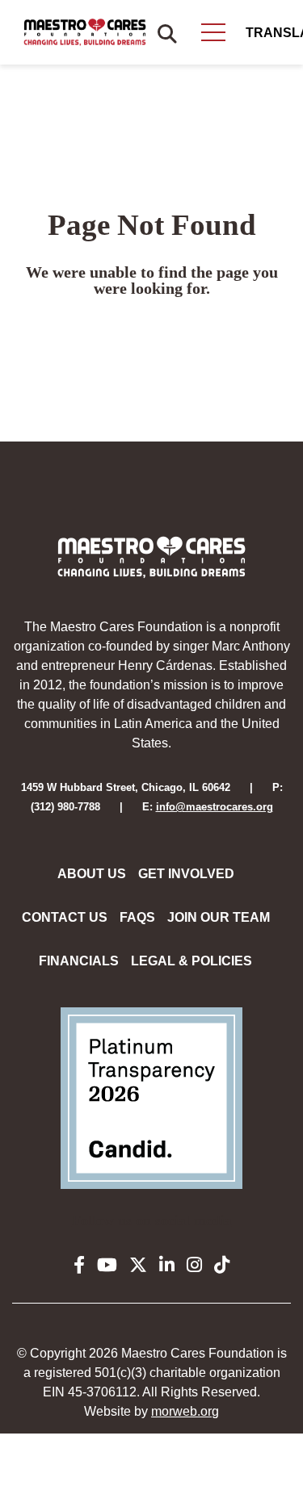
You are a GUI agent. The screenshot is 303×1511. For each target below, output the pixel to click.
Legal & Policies (191, 961)
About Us (91, 874)
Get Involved (186, 874)
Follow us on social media (152, 1220)
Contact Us (64, 917)
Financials (79, 961)
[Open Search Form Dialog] (167, 32)
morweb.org (185, 1411)
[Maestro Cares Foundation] (85, 32)
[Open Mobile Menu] (213, 32)
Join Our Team (218, 917)
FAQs (137, 917)
